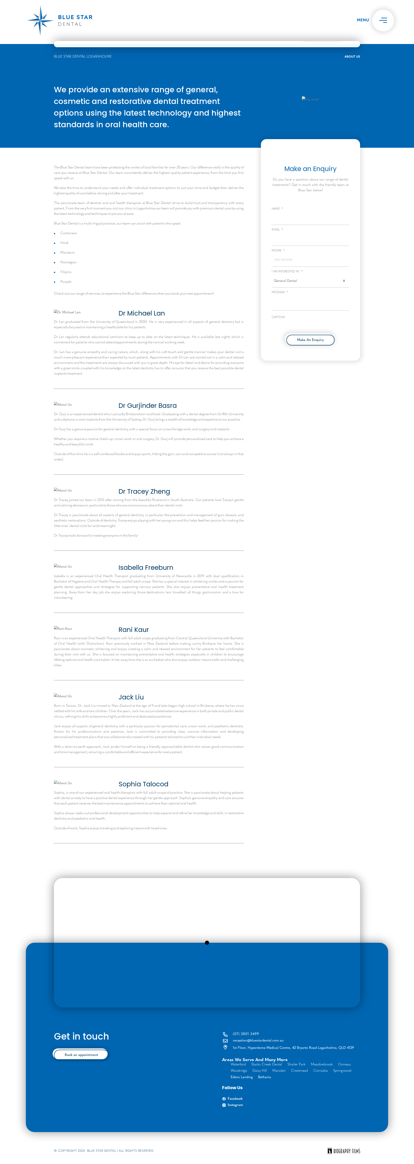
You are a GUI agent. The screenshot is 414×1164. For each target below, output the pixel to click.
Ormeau (344, 1064)
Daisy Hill (259, 1071)
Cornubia (320, 1071)
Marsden (279, 1071)
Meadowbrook (322, 1064)
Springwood (342, 1071)
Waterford (238, 1064)
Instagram (235, 1105)
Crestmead (299, 1071)
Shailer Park (296, 1064)
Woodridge (239, 1071)
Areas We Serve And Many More (255, 1060)
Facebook (235, 1099)
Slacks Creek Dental (266, 1064)
